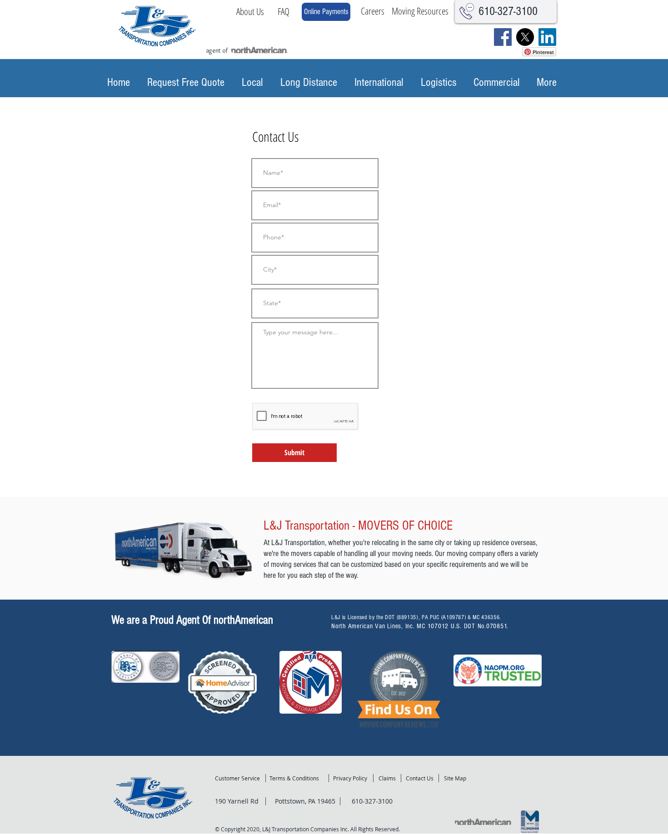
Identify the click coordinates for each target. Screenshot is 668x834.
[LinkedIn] (547, 37)
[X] (525, 37)
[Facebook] (503, 37)
